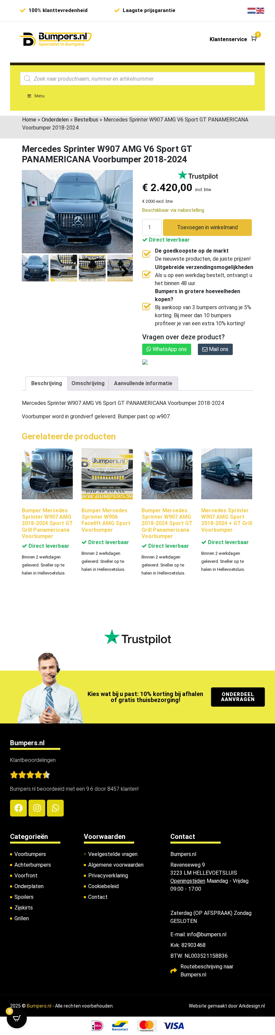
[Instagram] (37, 808)
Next (125, 271)
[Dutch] (252, 10)
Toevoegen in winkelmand (207, 227)
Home (29, 119)
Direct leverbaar (169, 240)
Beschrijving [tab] (46, 383)
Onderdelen (55, 119)
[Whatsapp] (55, 808)
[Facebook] (18, 808)
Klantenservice (228, 39)
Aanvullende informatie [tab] (143, 383)
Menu (40, 96)
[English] (260, 10)
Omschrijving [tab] (88, 383)
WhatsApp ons (169, 349)
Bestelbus (86, 119)
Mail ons (218, 349)
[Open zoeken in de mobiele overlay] (137, 78)
